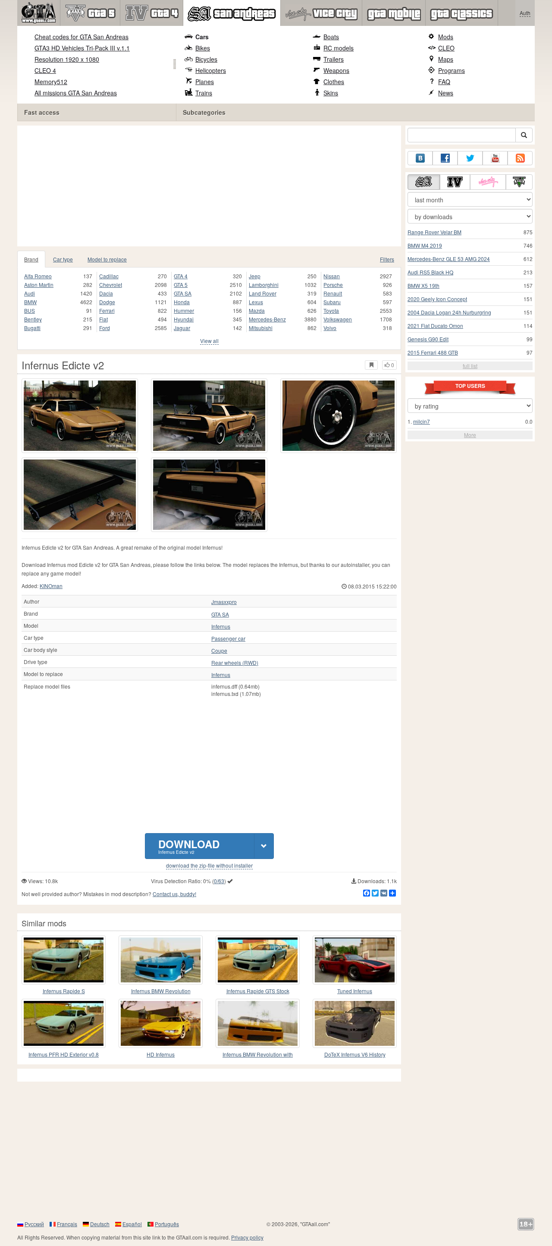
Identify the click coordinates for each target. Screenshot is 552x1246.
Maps (445, 59)
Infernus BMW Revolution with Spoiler (258, 1055)
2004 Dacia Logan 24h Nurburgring (449, 312)
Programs (451, 70)
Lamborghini (264, 284)
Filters (387, 259)
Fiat (103, 319)
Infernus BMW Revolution (161, 990)
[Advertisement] (211, 186)
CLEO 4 (45, 70)
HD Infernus (161, 1054)
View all (209, 340)
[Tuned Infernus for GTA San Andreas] (355, 960)
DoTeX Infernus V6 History (355, 1054)
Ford (104, 327)
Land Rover (262, 293)
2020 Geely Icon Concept (437, 298)
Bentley (33, 319)
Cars (202, 36)
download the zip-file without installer (209, 865)
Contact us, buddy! (174, 893)
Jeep (254, 276)
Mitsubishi (261, 327)
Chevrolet (110, 284)
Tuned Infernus (354, 990)
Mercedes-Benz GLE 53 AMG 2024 (449, 258)
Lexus (256, 301)
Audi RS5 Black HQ (430, 272)
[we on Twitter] (470, 158)
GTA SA (182, 293)
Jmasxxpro (224, 602)
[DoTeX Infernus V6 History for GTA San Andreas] (355, 1023)
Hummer (184, 310)
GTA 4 (181, 276)
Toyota (331, 310)
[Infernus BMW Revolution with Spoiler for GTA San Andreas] (258, 1023)
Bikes (202, 48)
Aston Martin (38, 284)
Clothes (333, 81)
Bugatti (32, 327)
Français (67, 1223)
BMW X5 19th (423, 285)
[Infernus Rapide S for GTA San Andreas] (64, 960)
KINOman (51, 585)
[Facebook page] (445, 158)
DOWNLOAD (189, 846)
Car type (63, 259)
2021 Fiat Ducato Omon (435, 325)
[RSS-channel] (520, 158)
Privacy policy (247, 1237)
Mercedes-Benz (267, 319)
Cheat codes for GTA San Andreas (81, 36)
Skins (330, 92)
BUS (29, 310)
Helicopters (210, 70)
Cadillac (109, 276)
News (445, 92)
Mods (445, 36)
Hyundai (184, 319)
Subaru (332, 301)
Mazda (257, 310)
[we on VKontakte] (420, 158)
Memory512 (50, 81)
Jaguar (182, 327)
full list (470, 365)
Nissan (331, 276)
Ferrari (107, 310)
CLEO (446, 48)
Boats (331, 36)
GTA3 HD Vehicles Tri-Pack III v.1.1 (82, 48)
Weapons (336, 70)
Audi (29, 293)
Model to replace (107, 259)
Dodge (107, 301)
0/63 (219, 880)
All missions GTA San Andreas (75, 92)
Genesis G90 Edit (428, 339)
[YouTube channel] (495, 158)
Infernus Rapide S (64, 990)
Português (167, 1223)
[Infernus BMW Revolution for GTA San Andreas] (161, 960)
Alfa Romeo (38, 276)
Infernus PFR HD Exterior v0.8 (63, 1054)
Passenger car (228, 638)
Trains (203, 92)
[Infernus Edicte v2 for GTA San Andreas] (80, 415)
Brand (31, 259)
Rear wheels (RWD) (234, 663)
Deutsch (100, 1223)
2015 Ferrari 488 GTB (433, 352)
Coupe (219, 650)
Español (132, 1223)
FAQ (444, 81)
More (470, 434)
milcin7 (421, 421)
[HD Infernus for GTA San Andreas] (161, 1023)
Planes (204, 81)
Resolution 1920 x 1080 (66, 59)
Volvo (329, 327)
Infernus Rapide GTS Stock (257, 990)
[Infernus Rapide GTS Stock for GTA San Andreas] (258, 960)
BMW (30, 301)
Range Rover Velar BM (434, 232)
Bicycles (206, 59)
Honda (182, 301)
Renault (332, 293)
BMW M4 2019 (425, 245)
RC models (338, 48)
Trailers (333, 59)
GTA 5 (181, 284)
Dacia (106, 293)
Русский (34, 1223)
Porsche (333, 284)
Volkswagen (337, 319)
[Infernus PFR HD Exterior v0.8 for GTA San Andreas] (64, 1023)
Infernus (220, 626)
